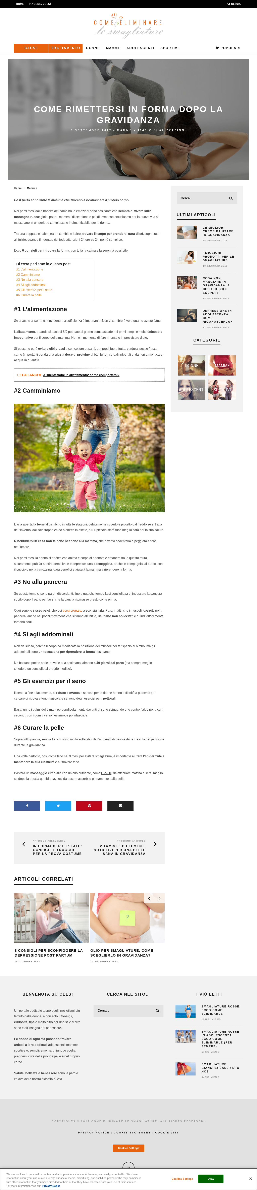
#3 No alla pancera (29, 279)
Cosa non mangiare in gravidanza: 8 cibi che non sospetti (216, 285)
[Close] (250, 1178)
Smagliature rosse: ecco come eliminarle (221, 1010)
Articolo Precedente (49, 841)
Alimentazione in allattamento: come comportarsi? (81, 375)
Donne (93, 48)
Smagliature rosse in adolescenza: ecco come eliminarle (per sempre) (220, 1039)
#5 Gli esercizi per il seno (34, 290)
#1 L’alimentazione (29, 269)
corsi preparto (72, 610)
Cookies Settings (128, 1148)
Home (20, 4)
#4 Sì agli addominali (31, 285)
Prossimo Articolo (131, 841)
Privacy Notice (94, 1132)
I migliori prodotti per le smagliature (218, 256)
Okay (211, 1178)
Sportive (170, 48)
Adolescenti (140, 48)
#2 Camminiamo (28, 274)
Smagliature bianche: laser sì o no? (221, 1068)
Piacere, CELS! (40, 4)
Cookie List (167, 1132)
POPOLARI (230, 48)
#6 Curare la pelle (29, 295)
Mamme (113, 48)
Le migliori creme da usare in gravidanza (218, 231)
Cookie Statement (132, 1132)
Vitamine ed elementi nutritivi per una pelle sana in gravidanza (120, 850)
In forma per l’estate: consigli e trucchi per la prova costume (57, 850)
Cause (31, 48)
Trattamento (65, 48)
